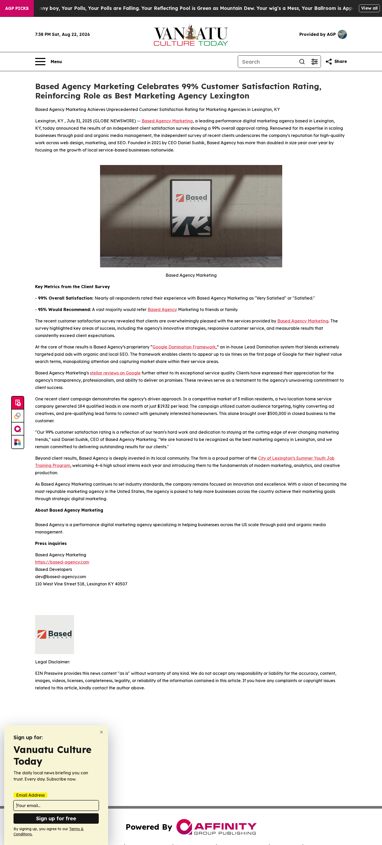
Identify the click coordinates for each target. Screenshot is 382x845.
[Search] (302, 62)
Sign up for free (56, 818)
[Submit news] (18, 403)
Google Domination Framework (184, 346)
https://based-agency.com (62, 562)
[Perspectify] (18, 416)
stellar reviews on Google (115, 372)
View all (369, 8)
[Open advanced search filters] (314, 62)
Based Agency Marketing (167, 120)
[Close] (101, 732)
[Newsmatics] (18, 441)
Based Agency (162, 309)
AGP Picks (17, 8)
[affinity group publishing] (18, 428)
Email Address (30, 795)
